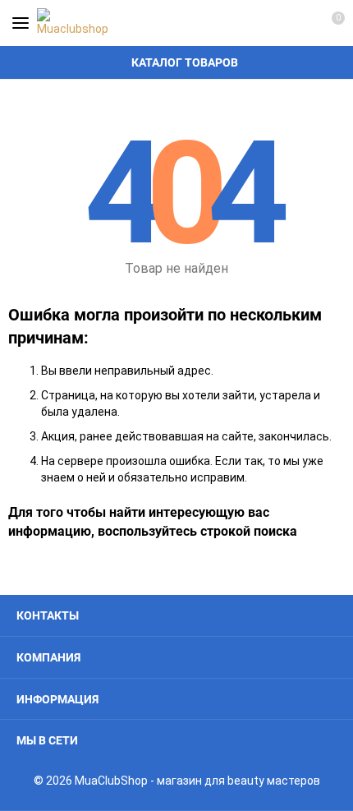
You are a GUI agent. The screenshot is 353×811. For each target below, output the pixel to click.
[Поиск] (270, 23)
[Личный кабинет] (299, 23)
